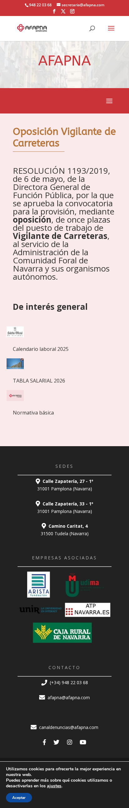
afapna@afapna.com (68, 697)
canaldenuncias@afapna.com (68, 727)
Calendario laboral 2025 (41, 349)
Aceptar (19, 797)
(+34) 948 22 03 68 (68, 682)
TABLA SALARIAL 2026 (39, 380)
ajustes (54, 786)
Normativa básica (33, 412)
